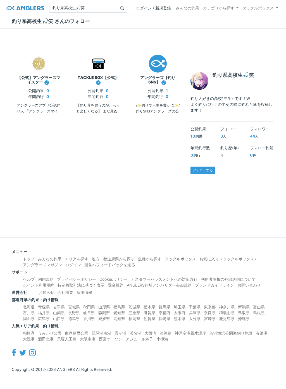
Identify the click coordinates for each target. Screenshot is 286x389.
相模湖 (29, 333)
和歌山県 (227, 312)
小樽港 (162, 339)
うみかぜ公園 (49, 333)
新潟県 (244, 306)
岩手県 (59, 306)
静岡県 (104, 312)
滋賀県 (149, 312)
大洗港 (29, 339)
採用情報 (84, 292)
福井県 (44, 312)
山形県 (104, 306)
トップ (29, 258)
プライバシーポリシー (76, 279)
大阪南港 (88, 339)
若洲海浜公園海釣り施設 (230, 333)
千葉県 (195, 306)
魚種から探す (149, 258)
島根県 (259, 312)
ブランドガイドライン (214, 285)
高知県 (119, 318)
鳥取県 (244, 312)
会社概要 (65, 292)
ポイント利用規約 (38, 285)
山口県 (59, 318)
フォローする (203, 170)
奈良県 (210, 312)
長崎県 (164, 318)
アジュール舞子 (139, 339)
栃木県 (149, 306)
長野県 (74, 312)
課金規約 (115, 285)
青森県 (44, 306)
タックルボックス (258, 8)
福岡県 (134, 318)
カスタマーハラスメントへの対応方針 (164, 279)
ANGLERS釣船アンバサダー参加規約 (159, 285)
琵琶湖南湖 (101, 333)
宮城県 (74, 306)
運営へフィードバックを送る (109, 264)
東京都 (210, 306)
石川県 (29, 312)
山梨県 (59, 312)
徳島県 (74, 318)
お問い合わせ (249, 285)
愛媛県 (104, 318)
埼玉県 (179, 306)
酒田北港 (46, 339)
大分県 (195, 318)
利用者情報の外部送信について (228, 279)
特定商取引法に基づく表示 (81, 285)
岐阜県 (89, 312)
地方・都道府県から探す (113, 258)
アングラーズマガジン (42, 264)
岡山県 (29, 318)
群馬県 (164, 306)
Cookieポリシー (113, 279)
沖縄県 (244, 318)
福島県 (119, 306)
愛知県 (119, 312)
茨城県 (134, 306)
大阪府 (179, 312)
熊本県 (179, 318)
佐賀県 (149, 318)
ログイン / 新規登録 (153, 8)
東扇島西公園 (76, 333)
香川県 (89, 318)
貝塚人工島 (67, 339)
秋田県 (89, 306)
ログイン (73, 264)
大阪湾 (150, 333)
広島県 (44, 318)
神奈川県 (227, 306)
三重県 (134, 312)
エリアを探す (76, 258)
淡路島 (165, 333)
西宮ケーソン (110, 339)
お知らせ (46, 292)
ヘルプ (29, 279)
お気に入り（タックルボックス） (228, 258)
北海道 (29, 306)
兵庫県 (195, 312)
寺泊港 (262, 333)
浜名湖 (135, 333)
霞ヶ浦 (120, 333)
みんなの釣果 (187, 8)
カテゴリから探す (218, 8)
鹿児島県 (227, 318)
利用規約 (46, 279)
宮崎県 (210, 318)
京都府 (164, 312)
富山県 (259, 306)
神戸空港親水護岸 (190, 333)
